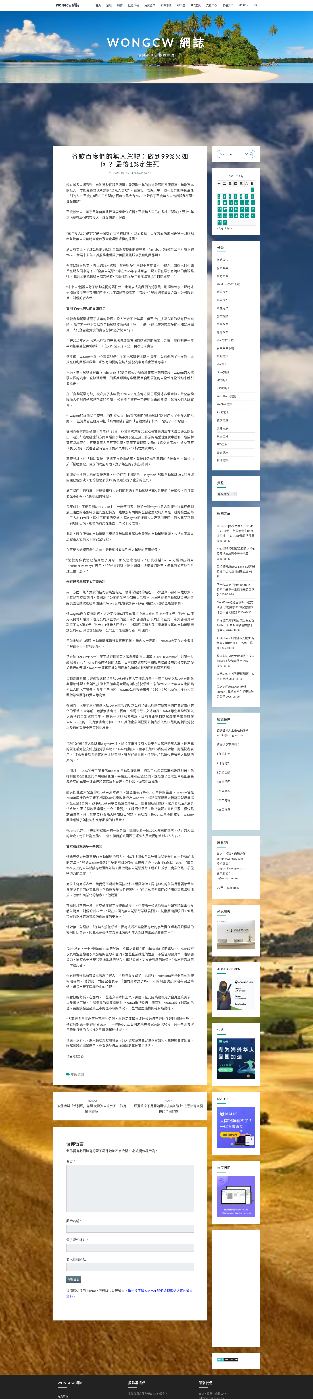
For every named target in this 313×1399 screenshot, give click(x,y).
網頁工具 (222, 436)
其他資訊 (222, 460)
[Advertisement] (156, 118)
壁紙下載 (133, 5)
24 (225, 216)
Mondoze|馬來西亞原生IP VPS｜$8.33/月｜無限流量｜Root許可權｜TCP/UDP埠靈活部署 (235, 531)
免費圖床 (149, 5)
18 (230, 209)
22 (252, 209)
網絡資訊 (77, 1074)
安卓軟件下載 (225, 348)
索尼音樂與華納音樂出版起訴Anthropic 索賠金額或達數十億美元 (235, 625)
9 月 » (228, 228)
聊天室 (181, 5)
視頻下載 (166, 5)
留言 (70, 1161)
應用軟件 (222, 332)
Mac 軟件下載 (225, 340)
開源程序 (222, 428)
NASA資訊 (223, 388)
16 (219, 209)
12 (236, 203)
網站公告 (222, 260)
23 (219, 216)
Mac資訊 (222, 364)
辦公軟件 (222, 300)
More (242, 5)
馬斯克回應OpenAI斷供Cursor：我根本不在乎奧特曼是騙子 (235, 691)
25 (230, 216)
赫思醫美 (222, 268)
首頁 (98, 5)
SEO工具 (196, 5)
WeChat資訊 (224, 404)
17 (225, 209)
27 (241, 216)
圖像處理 (222, 308)
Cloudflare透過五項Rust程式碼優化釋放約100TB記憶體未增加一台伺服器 (235, 607)
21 (247, 209)
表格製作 (227, 5)
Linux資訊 (223, 372)
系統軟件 (222, 292)
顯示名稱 (74, 1221)
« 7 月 (220, 228)
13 (241, 203)
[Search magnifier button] (251, 154)
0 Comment (142, 172)
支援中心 (211, 5)
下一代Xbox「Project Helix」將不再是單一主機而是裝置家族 (235, 589)
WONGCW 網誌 (67, 5)
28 (247, 216)
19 (236, 209)
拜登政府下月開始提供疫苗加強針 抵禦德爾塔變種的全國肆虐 (168, 1106)
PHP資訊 (222, 412)
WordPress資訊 (226, 396)
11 (230, 203)
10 (225, 203)
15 (252, 203)
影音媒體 (222, 316)
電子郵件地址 (77, 1240)
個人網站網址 (76, 1259)
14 (247, 203)
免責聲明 (63, 1396)
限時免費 (222, 276)
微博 (120, 5)
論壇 (109, 5)
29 (252, 216)
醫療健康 (222, 452)
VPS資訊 (222, 380)
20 (241, 209)
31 (225, 222)
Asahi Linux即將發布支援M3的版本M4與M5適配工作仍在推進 (235, 643)
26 (236, 216)
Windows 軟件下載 (228, 284)
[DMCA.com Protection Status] (228, 1361)
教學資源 (222, 420)
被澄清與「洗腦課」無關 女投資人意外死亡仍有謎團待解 (91, 1106)
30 (219, 222)
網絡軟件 (222, 324)
